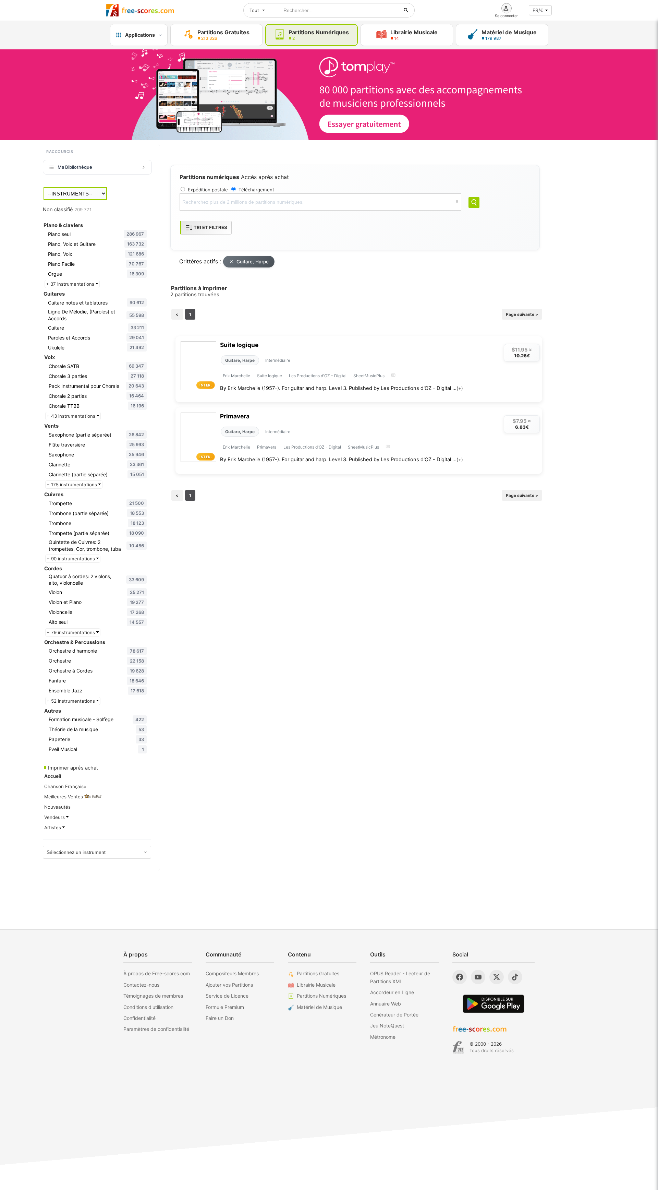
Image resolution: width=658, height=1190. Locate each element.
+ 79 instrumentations (71, 632)
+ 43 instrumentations (72, 416)
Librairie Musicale (316, 985)
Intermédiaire (277, 360)
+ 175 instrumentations (72, 484)
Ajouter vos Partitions (229, 985)
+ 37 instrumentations (71, 284)
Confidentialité (139, 1018)
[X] (496, 977)
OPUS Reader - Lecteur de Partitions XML (400, 977)
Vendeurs (55, 817)
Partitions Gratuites (318, 973)
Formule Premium (225, 1007)
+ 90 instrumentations (71, 558)
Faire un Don (220, 1018)
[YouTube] (478, 977)
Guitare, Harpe (252, 261)
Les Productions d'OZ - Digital (317, 375)
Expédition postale (208, 189)
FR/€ (538, 10)
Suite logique (239, 344)
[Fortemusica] (458, 1047)
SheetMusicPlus (369, 375)
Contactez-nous (141, 985)
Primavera (234, 416)
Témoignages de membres (153, 996)
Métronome (382, 1037)
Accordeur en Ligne (392, 992)
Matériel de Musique (319, 1007)
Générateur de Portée (394, 1015)
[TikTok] (515, 977)
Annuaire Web (385, 1004)
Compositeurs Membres (232, 973)
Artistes (53, 827)
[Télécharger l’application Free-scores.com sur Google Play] (493, 1004)
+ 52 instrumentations (71, 701)
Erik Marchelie (236, 375)
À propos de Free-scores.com (156, 973)
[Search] (473, 202)
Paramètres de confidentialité (156, 1029)
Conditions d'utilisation (148, 1007)
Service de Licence (227, 996)
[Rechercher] (406, 10)
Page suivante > (522, 314)
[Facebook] (459, 977)
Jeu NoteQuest (387, 1025)
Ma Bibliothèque (75, 167)
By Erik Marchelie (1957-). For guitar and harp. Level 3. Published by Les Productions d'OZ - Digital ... (341, 388)
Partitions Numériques (321, 996)
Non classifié (67, 209)
